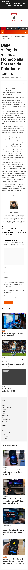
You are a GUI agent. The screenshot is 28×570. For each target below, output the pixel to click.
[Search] (26, 32)
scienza (4, 413)
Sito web (6, 277)
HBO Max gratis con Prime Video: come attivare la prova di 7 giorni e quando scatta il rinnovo (13, 501)
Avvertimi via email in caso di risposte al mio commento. (14, 291)
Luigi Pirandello (5, 77)
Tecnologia (5, 415)
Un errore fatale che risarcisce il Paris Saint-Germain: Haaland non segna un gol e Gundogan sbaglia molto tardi (14, 362)
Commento (7, 247)
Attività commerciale (7, 525)
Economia (4, 411)
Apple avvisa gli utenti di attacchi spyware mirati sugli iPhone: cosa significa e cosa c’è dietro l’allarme (13, 561)
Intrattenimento (6, 419)
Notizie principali (6, 407)
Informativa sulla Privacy (15, 3)
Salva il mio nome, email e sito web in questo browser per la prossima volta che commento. (14, 284)
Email (5, 272)
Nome (5, 267)
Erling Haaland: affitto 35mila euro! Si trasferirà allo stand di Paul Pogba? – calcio (8, 230)
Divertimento (5, 496)
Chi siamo (5, 3)
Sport (2, 40)
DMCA (23, 3)
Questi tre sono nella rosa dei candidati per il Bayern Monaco (20, 229)
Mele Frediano (13, 337)
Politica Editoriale (11, 5)
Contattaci (19, 5)
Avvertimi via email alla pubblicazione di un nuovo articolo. (14, 298)
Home (3, 405)
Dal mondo (5, 409)
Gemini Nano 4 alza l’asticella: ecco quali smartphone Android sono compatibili (14, 472)
